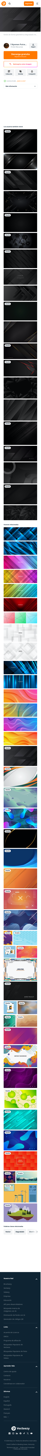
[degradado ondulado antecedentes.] (20, 1097)
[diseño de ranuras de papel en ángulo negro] (20, 257)
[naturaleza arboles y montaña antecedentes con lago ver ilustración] (14, 1230)
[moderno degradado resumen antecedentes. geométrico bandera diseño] (20, 776)
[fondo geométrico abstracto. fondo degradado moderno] (20, 1076)
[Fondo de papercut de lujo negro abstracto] (20, 493)
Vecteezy (7, 1341)
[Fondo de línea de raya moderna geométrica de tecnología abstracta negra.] (20, 452)
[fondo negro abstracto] (20, 409)
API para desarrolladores (13, 1357)
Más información (11, 85)
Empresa (7, 1349)
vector (8, 1285)
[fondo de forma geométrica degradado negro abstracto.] (20, 755)
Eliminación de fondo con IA (14, 1368)
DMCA (6, 1389)
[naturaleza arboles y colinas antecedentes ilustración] (20, 1266)
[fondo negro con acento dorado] (20, 330)
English (6, 1453)
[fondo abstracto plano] (14, 1061)
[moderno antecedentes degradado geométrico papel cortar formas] (20, 877)
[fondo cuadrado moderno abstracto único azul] (16, 952)
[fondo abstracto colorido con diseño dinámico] (14, 979)
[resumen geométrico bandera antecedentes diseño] (10, 966)
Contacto (7, 1431)
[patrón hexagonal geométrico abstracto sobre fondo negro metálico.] (20, 240)
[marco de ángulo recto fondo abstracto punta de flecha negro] (20, 292)
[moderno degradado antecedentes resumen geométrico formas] (8, 937)
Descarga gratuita (20, 55)
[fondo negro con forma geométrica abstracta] (20, 471)
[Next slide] (32, 1285)
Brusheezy (8, 1337)
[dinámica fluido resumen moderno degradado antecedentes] (20, 797)
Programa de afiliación (12, 1394)
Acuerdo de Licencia (11, 1385)
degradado (20, 1285)
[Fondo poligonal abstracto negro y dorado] (20, 200)
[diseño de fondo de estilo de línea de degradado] (9, 1218)
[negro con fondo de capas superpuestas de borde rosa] (20, 367)
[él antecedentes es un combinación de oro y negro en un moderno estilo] (20, 837)
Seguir (33, 47)
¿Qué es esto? (21, 81)
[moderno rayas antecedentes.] (20, 996)
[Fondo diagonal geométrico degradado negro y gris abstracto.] (20, 276)
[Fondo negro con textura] (20, 221)
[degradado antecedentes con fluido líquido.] (30, 1048)
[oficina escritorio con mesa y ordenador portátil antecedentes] (20, 1246)
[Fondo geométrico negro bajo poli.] (20, 511)
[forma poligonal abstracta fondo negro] (20, 387)
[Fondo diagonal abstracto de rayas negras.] (20, 140)
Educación (8, 1353)
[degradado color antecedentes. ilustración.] (13, 1048)
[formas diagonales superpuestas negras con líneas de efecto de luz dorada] (20, 350)
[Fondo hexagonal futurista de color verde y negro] (20, 310)
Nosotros (7, 1435)
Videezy (6, 1345)
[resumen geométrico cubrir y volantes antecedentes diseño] (10, 1034)
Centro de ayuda (10, 1427)
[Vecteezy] (3, 3)
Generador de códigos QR (13, 1372)
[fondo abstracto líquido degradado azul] (20, 919)
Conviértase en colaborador (14, 1439)
